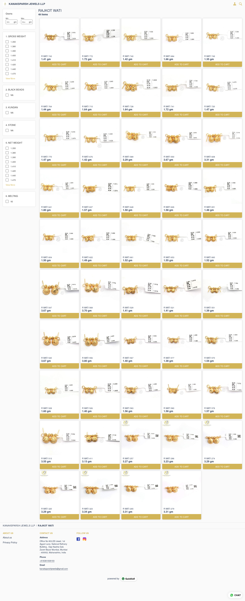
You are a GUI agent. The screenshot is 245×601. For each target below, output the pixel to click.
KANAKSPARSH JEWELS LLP (27, 4)
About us (7, 537)
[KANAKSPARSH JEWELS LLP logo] (5, 4)
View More (10, 78)
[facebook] (78, 539)
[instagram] (84, 539)
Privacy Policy (10, 542)
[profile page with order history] (235, 4)
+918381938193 (47, 560)
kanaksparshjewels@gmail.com (54, 568)
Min (7, 18)
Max (22, 18)
